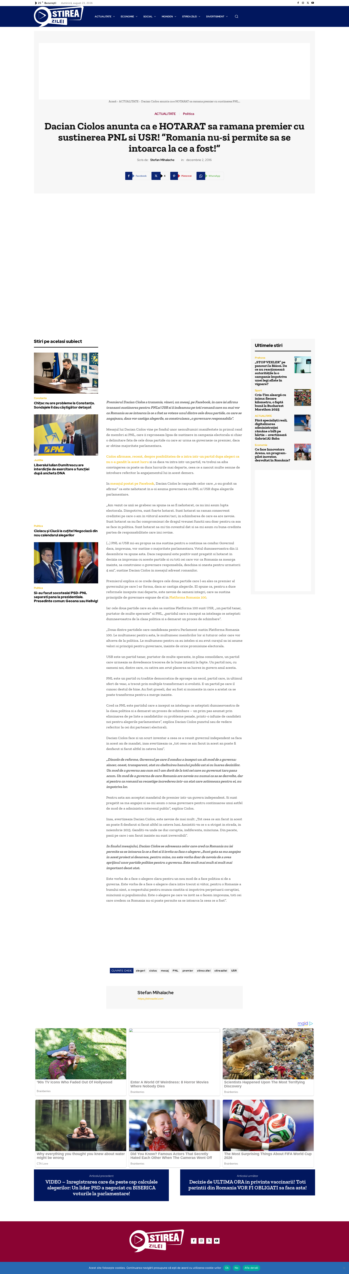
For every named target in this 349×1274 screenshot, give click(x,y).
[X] (307, 3)
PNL (176, 970)
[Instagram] (303, 3)
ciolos (153, 970)
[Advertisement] (174, 71)
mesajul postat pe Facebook (132, 483)
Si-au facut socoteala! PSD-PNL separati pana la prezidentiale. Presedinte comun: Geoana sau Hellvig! (66, 597)
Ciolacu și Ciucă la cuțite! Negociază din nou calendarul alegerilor (66, 533)
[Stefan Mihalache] (121, 997)
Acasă (112, 101)
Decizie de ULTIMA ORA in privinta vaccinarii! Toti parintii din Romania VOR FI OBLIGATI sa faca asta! (247, 1184)
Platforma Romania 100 (187, 597)
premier (188, 970)
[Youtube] (312, 3)
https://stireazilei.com (150, 998)
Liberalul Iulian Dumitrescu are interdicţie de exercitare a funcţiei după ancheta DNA (61, 469)
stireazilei (220, 970)
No (237, 1267)
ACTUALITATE (129, 101)
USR (234, 970)
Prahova (260, 357)
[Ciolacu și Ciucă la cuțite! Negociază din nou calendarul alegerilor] (66, 501)
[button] (236, 16)
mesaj (165, 970)
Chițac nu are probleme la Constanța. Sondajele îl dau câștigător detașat (64, 405)
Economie (261, 445)
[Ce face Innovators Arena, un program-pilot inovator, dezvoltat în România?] (302, 452)
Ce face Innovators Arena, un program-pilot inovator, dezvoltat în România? (272, 454)
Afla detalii (251, 1267)
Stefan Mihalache (162, 160)
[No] (344, 1268)
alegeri (140, 970)
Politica (188, 114)
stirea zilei (203, 970)
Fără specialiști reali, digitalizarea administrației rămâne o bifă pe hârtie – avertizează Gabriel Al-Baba (271, 429)
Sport (258, 390)
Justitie (38, 460)
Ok (227, 1267)
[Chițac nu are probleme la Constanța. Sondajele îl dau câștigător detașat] (66, 373)
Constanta (40, 398)
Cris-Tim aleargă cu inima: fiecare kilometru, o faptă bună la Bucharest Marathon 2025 (270, 402)
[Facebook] (298, 3)
